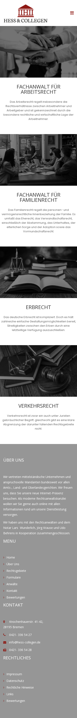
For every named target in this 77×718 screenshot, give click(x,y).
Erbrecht (38, 307)
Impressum (14, 674)
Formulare (13, 577)
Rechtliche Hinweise (20, 687)
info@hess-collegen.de (24, 642)
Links (9, 694)
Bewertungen (15, 597)
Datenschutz (15, 681)
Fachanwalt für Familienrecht (38, 197)
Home (10, 557)
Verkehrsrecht (38, 405)
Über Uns (12, 564)
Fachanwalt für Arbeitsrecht (38, 89)
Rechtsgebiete (16, 571)
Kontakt (11, 591)
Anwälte (12, 584)
